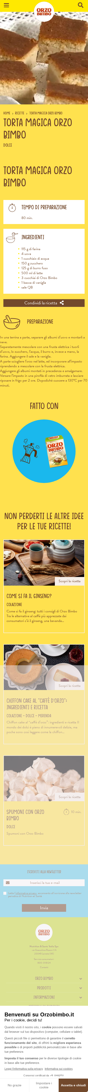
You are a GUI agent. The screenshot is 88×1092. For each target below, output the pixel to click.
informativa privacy (26, 893)
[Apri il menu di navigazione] (6, 5)
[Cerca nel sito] (81, 5)
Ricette (19, 113)
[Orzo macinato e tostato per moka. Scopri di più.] (44, 451)
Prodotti (44, 988)
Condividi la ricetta (41, 302)
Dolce (7, 145)
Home (6, 113)
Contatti (44, 967)
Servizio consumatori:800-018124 (44, 961)
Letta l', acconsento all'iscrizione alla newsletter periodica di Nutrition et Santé (44, 895)
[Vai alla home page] (44, 11)
